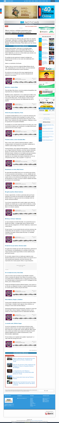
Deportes (32, 400)
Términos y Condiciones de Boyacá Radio (36, 420)
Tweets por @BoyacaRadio (46, 119)
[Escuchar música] (46, 12)
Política (32, 405)
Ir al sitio (46, 390)
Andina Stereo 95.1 (46, 400)
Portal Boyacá (45, 399)
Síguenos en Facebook (46, 114)
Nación (32, 399)
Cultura (32, 401)
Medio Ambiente (33, 403)
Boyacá (32, 398)
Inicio (6, 19)
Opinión (34, 405)
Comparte (21, 35)
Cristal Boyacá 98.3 (46, 401)
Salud (31, 404)
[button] (6, 12)
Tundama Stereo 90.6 (47, 398)
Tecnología (32, 402)
